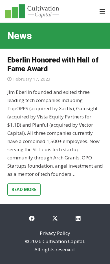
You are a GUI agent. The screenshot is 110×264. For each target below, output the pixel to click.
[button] (102, 11)
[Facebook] (32, 218)
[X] (55, 218)
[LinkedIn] (78, 218)
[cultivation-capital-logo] (32, 11)
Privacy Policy (55, 233)
